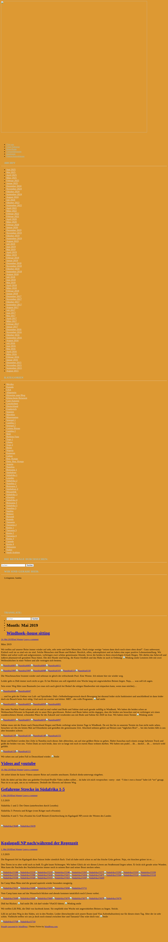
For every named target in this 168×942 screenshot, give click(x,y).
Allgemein (11, 392)
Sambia (9, 511)
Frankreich (11, 409)
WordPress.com (50, 926)
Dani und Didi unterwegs (23, 138)
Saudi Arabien (13, 552)
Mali (8, 434)
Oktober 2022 (12, 202)
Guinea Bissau (13, 428)
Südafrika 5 (11, 505)
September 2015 (14, 368)
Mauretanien (12, 417)
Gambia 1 (11, 422)
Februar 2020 (12, 224)
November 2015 (14, 365)
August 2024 (12, 197)
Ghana (9, 442)
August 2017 (12, 307)
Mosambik (11, 491)
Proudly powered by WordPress (14, 926)
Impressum (10, 154)
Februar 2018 (12, 291)
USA (8, 389)
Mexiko (10, 384)
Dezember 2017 (13, 296)
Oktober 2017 (12, 302)
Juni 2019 (11, 246)
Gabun (9, 456)
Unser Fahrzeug (13, 147)
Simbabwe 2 (12, 489)
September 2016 (14, 337)
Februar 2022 (12, 213)
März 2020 (11, 222)
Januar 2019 (12, 260)
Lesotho (10, 478)
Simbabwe (11, 472)
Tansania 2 (11, 525)
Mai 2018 (10, 282)
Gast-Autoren (12, 400)
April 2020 (11, 219)
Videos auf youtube (18, 763)
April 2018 (11, 285)
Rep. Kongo (12, 458)
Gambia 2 (11, 431)
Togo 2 (9, 445)
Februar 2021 (12, 216)
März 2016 (11, 354)
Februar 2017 (12, 324)
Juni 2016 (11, 346)
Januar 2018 (12, 293)
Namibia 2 (11, 483)
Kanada (10, 387)
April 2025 (11, 175)
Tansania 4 (11, 536)
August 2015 (12, 370)
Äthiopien (11, 547)
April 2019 (11, 252)
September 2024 (14, 194)
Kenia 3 (10, 538)
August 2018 (12, 274)
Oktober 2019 (12, 235)
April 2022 (11, 208)
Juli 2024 (10, 200)
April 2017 (11, 318)
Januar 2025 (12, 183)
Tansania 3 (11, 530)
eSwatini (10, 497)
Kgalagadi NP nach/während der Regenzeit (39, 842)
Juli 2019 (10, 244)
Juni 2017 (11, 313)
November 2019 (14, 233)
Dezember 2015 (13, 362)
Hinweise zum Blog (15, 395)
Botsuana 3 (11, 502)
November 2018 (14, 266)
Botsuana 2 (11, 486)
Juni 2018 (11, 280)
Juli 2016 (10, 343)
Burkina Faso (12, 436)
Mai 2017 (10, 315)
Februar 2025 (12, 180)
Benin (9, 447)
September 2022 (14, 205)
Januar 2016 (12, 359)
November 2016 (14, 332)
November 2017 (14, 299)
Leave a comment (31, 639)
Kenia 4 (10, 544)
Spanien (10, 411)
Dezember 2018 (13, 263)
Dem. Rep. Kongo (15, 461)
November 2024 (14, 189)
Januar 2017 (12, 326)
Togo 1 (9, 439)
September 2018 (14, 271)
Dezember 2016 (13, 329)
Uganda (10, 541)
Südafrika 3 (11, 494)
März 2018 (11, 288)
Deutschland (12, 406)
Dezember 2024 (13, 186)
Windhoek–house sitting (28, 633)
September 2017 (14, 304)
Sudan (9, 549)
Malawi (10, 513)
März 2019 (11, 255)
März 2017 (11, 321)
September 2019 (14, 238)
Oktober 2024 (12, 191)
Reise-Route (11, 149)
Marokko (10, 414)
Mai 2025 (10, 172)
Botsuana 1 (11, 469)
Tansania (10, 522)
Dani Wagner (17, 639)
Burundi (10, 516)
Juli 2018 (10, 277)
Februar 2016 (12, 357)
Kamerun (10, 453)
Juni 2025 (11, 169)
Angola (9, 464)
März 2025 (11, 177)
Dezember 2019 (13, 230)
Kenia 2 (10, 533)
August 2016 (12, 340)
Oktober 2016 (12, 335)
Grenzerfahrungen (13, 151)
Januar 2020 (12, 227)
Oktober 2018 (12, 268)
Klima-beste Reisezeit (16, 398)
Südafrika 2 (11, 480)
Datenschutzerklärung (15, 156)
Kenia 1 (10, 527)
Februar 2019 (12, 257)
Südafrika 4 (11, 500)
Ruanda (10, 519)
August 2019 (12, 241)
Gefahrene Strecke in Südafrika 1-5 (33, 789)
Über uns (10, 144)
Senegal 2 (11, 425)
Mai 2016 (10, 348)
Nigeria (9, 450)
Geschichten (12, 403)
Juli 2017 (10, 310)
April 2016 (11, 351)
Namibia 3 (11, 508)
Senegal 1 (11, 420)
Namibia (10, 467)
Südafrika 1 (11, 475)
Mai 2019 (10, 249)
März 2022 (11, 211)
